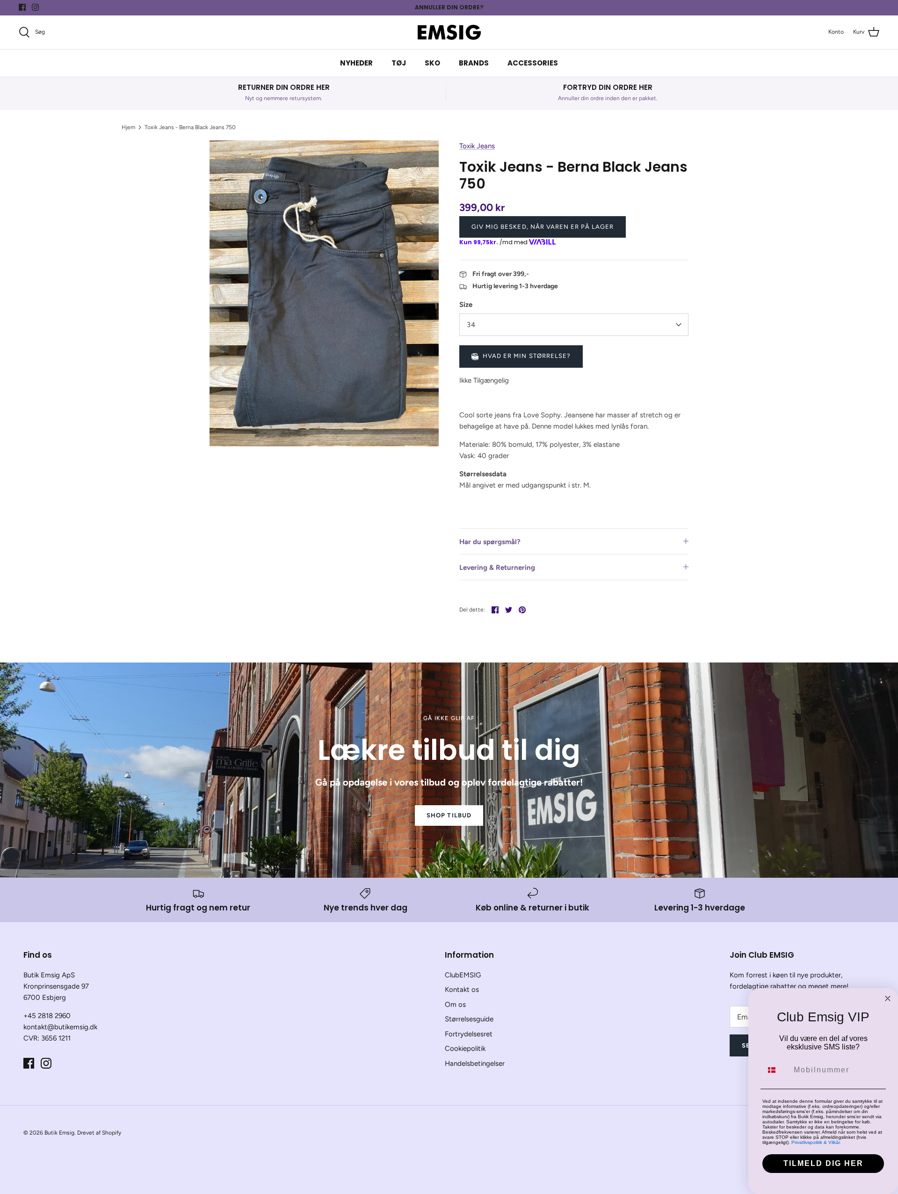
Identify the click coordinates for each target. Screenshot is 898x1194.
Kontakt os (462, 989)
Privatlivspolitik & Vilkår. (816, 1142)
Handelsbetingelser (475, 1063)
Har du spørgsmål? (490, 542)
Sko (432, 63)
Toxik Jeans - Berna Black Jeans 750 (190, 127)
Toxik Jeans (477, 146)
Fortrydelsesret (468, 1034)
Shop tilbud (449, 815)
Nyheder (356, 63)
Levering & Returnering (497, 567)
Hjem (128, 127)
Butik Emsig (59, 1132)
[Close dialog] (887, 998)
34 (471, 324)
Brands (474, 63)
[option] (324, 293)
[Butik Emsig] (449, 32)
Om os (455, 1004)
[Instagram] (35, 7)
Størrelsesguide (469, 1019)
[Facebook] (22, 7)
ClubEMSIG (463, 975)
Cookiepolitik (465, 1048)
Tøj (398, 63)
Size (465, 304)
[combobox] (776, 1070)
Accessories (532, 63)
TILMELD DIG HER (823, 1163)
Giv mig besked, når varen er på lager (542, 226)
